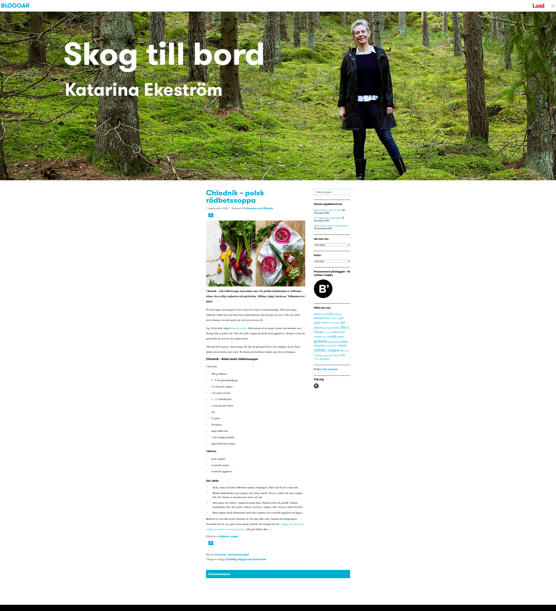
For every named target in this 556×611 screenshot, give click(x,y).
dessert (319, 318)
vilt (342, 355)
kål (331, 328)
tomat (346, 351)
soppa (234, 536)
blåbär (317, 314)
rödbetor (223, 536)
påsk (344, 341)
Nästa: (210, 554)
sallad (319, 349)
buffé (330, 314)
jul (343, 322)
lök (348, 327)
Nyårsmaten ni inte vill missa (328, 210)
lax (343, 327)
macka (318, 332)
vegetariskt (328, 355)
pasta (340, 336)
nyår (325, 337)
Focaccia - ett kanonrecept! (232, 554)
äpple (326, 359)
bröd (324, 314)
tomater (318, 355)
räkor (334, 345)
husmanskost (335, 322)
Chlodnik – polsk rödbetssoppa (235, 196)
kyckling (326, 328)
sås (342, 350)
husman (325, 322)
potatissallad (334, 342)
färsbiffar (334, 318)
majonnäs (327, 332)
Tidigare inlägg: (215, 559)
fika (327, 318)
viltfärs (316, 359)
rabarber (319, 345)
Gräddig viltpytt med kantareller (246, 559)
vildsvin (336, 355)
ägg (321, 359)
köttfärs (336, 328)
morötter (318, 336)
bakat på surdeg (238, 328)
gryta (317, 322)
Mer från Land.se (327, 369)
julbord (318, 327)
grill (341, 318)
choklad (337, 314)
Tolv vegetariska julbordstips (327, 217)
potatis (320, 341)
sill (327, 351)
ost (329, 336)
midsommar (338, 332)
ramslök (328, 346)
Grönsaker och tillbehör (259, 208)
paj (333, 336)
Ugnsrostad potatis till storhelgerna (331, 225)
